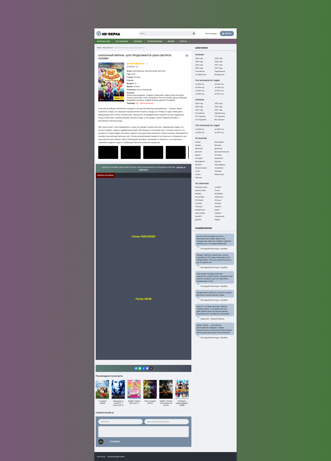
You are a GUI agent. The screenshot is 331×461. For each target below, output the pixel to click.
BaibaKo (198, 193)
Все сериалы (220, 119)
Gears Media (200, 213)
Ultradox (218, 203)
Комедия (198, 158)
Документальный (222, 151)
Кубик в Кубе (200, 190)
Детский (198, 151)
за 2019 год (219, 94)
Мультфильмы (155, 41)
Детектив (218, 148)
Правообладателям (115, 456)
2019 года (218, 68)
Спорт (197, 171)
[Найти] (193, 33)
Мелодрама (200, 161)
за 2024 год (199, 87)
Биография (219, 142)
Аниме (171, 41)
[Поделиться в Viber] (147, 368)
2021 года (218, 65)
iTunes (217, 190)
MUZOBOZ (219, 193)
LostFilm (218, 187)
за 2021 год (219, 90)
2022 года (199, 65)
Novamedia (199, 197)
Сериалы (137, 41)
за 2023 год (219, 87)
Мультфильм (108, 47)
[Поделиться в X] (151, 368)
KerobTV (198, 216)
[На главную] (107, 33)
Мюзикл (198, 164)
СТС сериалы (220, 116)
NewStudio (219, 197)
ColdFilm (198, 203)
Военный (199, 148)
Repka (99, 47)
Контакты (101, 456)
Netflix (183, 41)
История (218, 155)
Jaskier (217, 210)
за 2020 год (199, 94)
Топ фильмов (200, 74)
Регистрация (211, 33)
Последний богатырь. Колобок (213, 248)
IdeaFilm (218, 213)
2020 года (199, 68)
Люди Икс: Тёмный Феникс (212, 319)
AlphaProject (200, 210)
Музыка (218, 161)
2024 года (199, 61)
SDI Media (199, 200)
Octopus (218, 200)
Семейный (219, 168)
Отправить (115, 442)
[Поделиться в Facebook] (143, 368)
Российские (200, 71)
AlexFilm (218, 206)
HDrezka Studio (201, 187)
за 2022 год (199, 90)
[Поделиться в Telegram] (136, 368)
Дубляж (198, 219)
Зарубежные (220, 71)
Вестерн (218, 145)
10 (147, 64)
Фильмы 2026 (103, 41)
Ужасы (198, 174)
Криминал (219, 158)
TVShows (198, 206)
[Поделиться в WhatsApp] (139, 368)
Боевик (198, 145)
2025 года (218, 58)
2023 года (218, 61)
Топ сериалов (200, 119)
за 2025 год (219, 84)
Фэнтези (198, 177)
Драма (198, 155)
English (217, 219)
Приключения (201, 168)
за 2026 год (199, 84)
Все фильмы (122, 41)
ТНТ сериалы (200, 116)
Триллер (218, 171)
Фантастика (219, 174)
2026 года (199, 58)
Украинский (219, 216)
